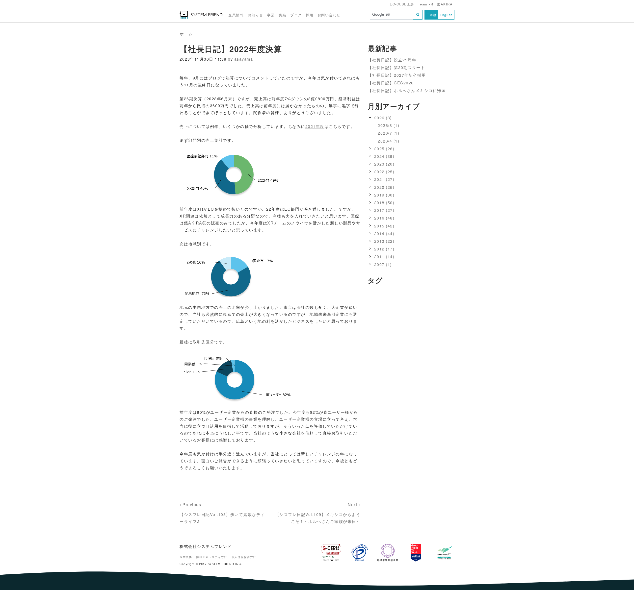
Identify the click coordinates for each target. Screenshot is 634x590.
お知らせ (255, 14)
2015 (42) (384, 226)
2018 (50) (384, 202)
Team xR (425, 4)
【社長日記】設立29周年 (392, 60)
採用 (310, 14)
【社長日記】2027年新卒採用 (397, 75)
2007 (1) (383, 264)
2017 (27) (384, 210)
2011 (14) (384, 257)
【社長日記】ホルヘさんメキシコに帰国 (407, 91)
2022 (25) (384, 172)
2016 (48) (384, 218)
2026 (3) (383, 118)
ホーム (186, 34)
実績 (282, 14)
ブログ (296, 14)
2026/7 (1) (388, 133)
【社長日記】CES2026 (391, 83)
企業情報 (236, 14)
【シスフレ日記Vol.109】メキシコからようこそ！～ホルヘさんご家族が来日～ (318, 513)
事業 (271, 14)
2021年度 (314, 126)
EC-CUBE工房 (402, 4)
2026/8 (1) (388, 125)
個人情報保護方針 (244, 557)
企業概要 (186, 557)
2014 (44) (384, 233)
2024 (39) (384, 156)
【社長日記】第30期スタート (396, 67)
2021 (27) (384, 179)
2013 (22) (384, 241)
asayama (243, 59)
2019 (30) (384, 195)
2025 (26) (384, 148)
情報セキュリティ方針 (211, 557)
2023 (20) (384, 164)
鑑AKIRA (444, 4)
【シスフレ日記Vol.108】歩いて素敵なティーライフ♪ (222, 513)
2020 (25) (384, 187)
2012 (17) (384, 249)
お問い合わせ (329, 14)
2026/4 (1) (388, 141)
